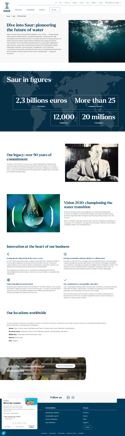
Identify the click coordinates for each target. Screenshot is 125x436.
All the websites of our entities (112, 2)
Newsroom (67, 2)
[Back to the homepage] (7, 7)
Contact (100, 2)
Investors (75, 2)
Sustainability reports (52, 416)
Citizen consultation (51, 419)
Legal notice (44, 433)
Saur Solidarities (50, 422)
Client (87, 2)
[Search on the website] (56, 2)
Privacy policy (52, 433)
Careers (82, 2)
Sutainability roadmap (52, 413)
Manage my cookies (71, 433)
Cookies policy (61, 433)
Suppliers (94, 2)
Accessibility (81, 433)
